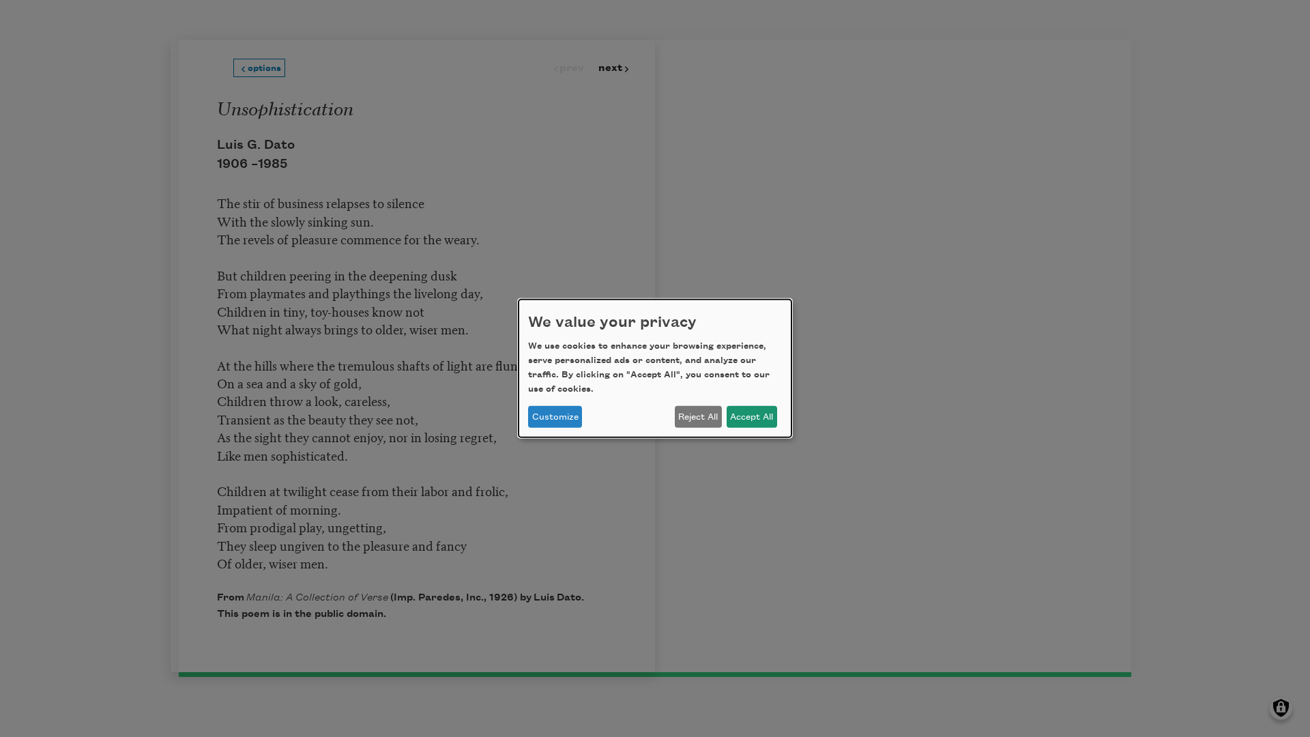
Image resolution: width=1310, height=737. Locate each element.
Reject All (698, 417)
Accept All (751, 417)
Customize (555, 417)
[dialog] (655, 368)
